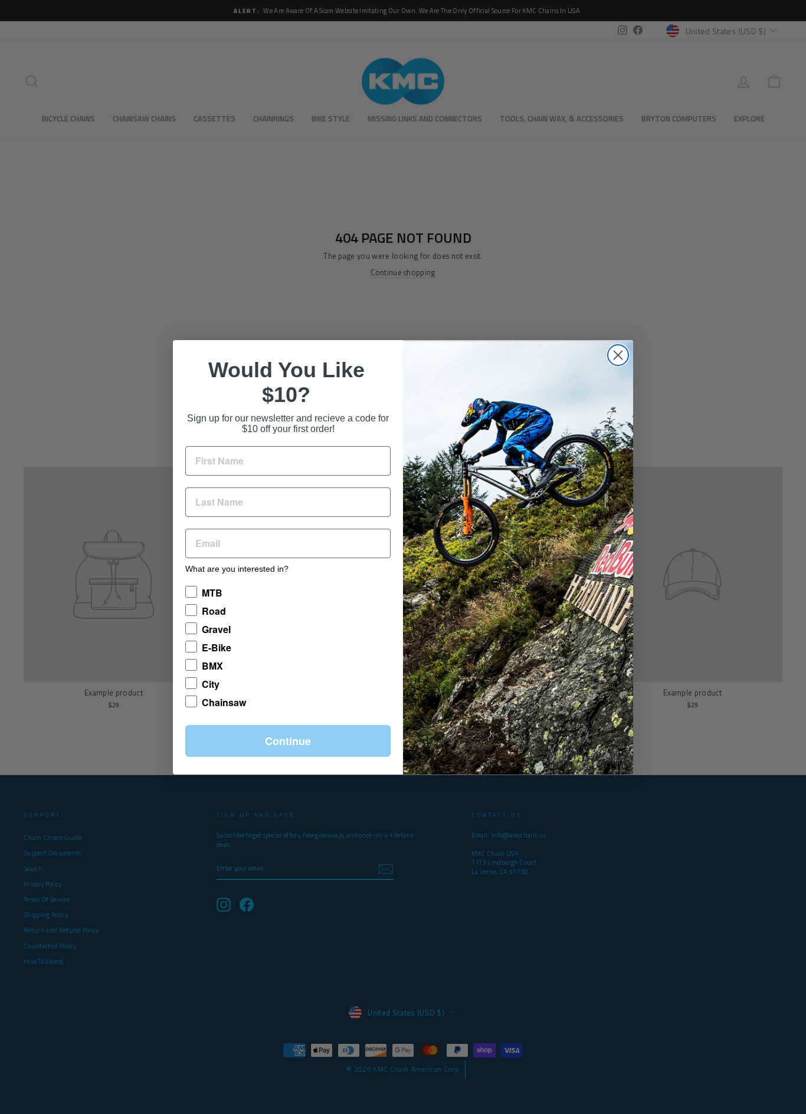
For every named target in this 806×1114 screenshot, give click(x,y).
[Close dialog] (618, 355)
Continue (288, 741)
